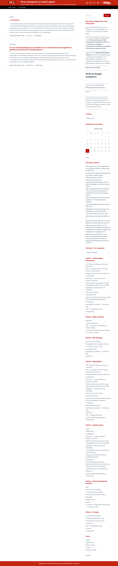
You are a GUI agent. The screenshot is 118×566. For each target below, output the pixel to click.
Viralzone (88, 528)
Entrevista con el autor (93, 67)
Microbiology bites (91, 349)
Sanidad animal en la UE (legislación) (96, 469)
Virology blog (90, 311)
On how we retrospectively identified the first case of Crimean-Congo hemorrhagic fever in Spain (98, 175)
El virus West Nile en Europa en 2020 (97, 213)
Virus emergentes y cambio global (38, 1)
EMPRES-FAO (90, 431)
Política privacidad (67, 563)
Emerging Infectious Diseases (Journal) (97, 273)
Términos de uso (43, 563)
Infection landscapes (92, 292)
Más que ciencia (90, 499)
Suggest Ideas (90, 542)
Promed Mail (89, 302)
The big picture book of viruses (95, 521)
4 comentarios (38, 35)
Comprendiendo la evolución (94, 492)
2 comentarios (38, 65)
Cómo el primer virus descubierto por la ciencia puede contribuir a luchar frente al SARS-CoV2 (97, 169)
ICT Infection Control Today (94, 346)
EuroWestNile (90, 276)
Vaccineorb (89, 356)
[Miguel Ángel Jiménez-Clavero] (95, 87)
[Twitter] (91, 3)
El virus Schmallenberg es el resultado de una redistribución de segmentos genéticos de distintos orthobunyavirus (40, 48)
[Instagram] (98, 3)
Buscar (107, 15)
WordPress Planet (91, 550)
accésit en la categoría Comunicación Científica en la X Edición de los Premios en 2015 (98, 46)
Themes (88, 547)
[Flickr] (94, 3)
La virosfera (15, 20)
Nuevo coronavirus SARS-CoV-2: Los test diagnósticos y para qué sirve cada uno (98, 222)
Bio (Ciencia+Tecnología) (93, 341)
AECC (87, 487)
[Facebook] (87, 3)
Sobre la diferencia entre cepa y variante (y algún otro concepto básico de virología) (98, 200)
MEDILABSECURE (91, 295)
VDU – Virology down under (94, 309)
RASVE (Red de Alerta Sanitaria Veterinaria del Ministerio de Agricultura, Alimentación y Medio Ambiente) (98, 464)
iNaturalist (89, 320)
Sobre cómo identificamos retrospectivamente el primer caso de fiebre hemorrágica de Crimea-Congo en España (98, 183)
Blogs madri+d (12, 7)
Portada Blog (22, 7)
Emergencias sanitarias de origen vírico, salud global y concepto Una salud (98, 210)
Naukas (88, 502)
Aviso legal (76, 563)
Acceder (88, 555)
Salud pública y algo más (93, 405)
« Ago (87, 157)
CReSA (88, 429)
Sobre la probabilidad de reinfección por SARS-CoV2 (98, 205)
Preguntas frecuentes (54, 563)
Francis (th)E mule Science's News (96, 494)
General (12, 17)
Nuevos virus (13, 44)
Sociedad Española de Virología (95, 518)
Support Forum (90, 545)
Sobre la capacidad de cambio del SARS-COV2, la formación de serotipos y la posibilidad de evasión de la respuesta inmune (98, 192)
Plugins (88, 540)
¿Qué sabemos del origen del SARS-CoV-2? (98, 217)
